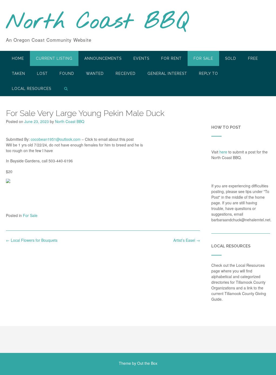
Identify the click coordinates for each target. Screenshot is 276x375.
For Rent (171, 58)
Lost (42, 73)
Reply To (208, 73)
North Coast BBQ (97, 22)
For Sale (203, 58)
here (223, 152)
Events (141, 58)
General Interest (167, 73)
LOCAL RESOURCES (31, 88)
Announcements (103, 58)
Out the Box (147, 363)
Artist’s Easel (186, 240)
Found (67, 73)
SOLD (230, 58)
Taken (18, 73)
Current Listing (54, 58)
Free (253, 58)
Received (126, 73)
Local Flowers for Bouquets (31, 240)
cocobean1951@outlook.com (56, 139)
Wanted (95, 73)
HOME (18, 58)
